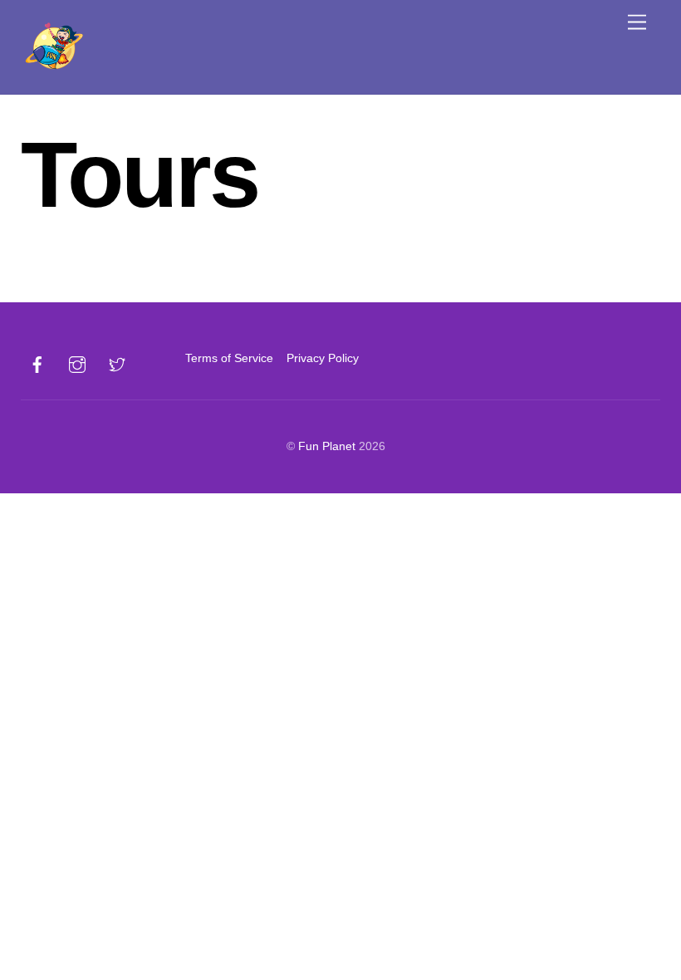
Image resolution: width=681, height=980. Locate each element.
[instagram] (77, 363)
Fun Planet (326, 446)
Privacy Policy (323, 358)
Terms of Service (229, 358)
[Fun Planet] (54, 70)
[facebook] (37, 363)
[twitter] (117, 363)
